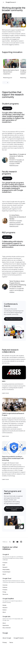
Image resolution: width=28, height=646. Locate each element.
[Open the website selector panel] (17, 2)
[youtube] (17, 542)
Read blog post (13, 165)
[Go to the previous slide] (4, 82)
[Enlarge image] (23, 25)
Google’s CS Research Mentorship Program (16, 161)
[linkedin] (13, 542)
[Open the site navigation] (3, 2)
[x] (10, 542)
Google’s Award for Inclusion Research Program (15, 222)
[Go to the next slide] (7, 82)
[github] (21, 542)
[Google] (5, 633)
